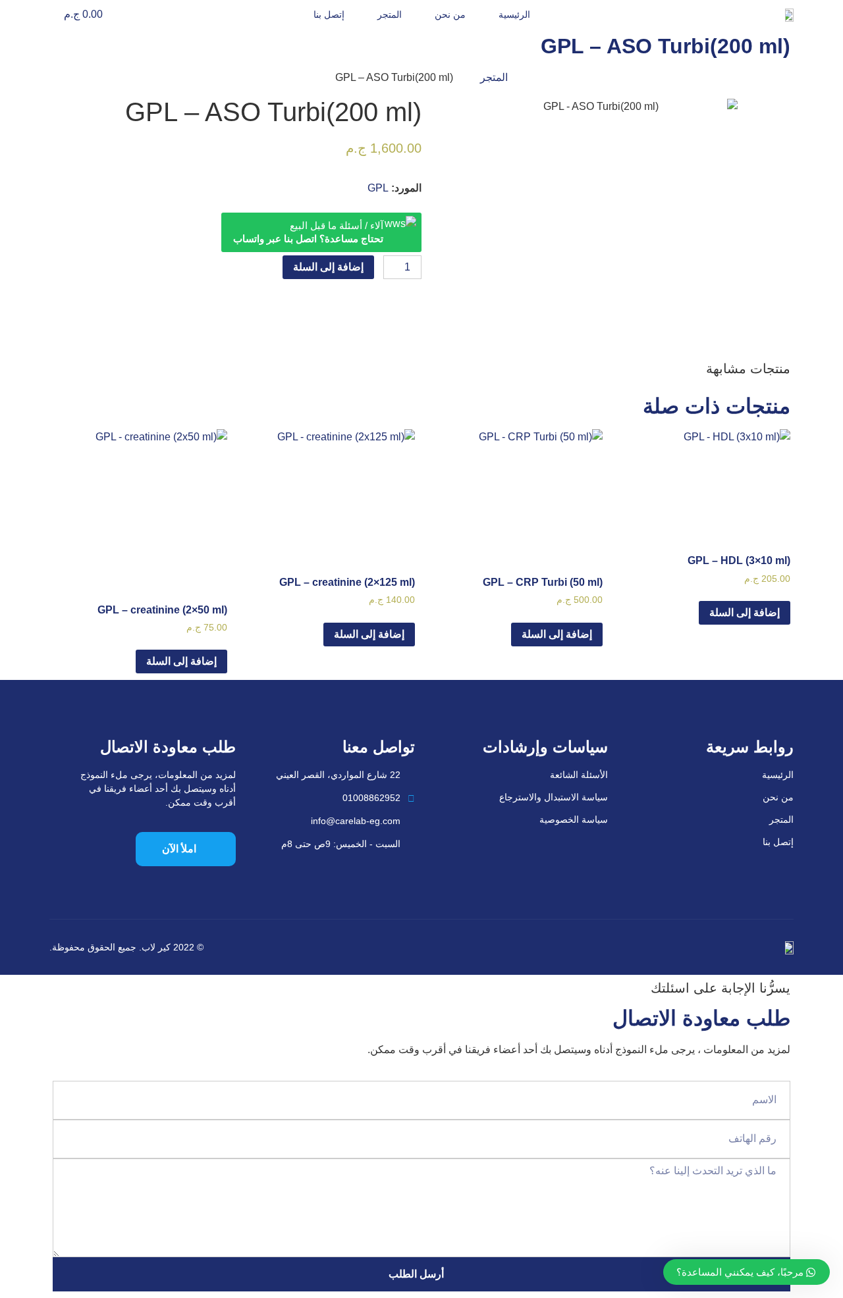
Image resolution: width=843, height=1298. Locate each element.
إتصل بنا (328, 14)
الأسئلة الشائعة (579, 774)
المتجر (389, 14)
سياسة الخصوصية (573, 819)
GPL (378, 188)
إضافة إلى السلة (328, 267)
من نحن (450, 14)
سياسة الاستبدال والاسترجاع (553, 797)
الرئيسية (514, 14)
